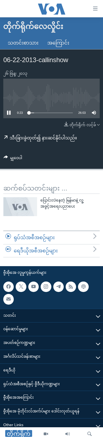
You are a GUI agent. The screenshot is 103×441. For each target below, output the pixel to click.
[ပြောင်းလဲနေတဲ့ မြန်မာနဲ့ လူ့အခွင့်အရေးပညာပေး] (20, 206)
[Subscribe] (8, 299)
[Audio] (67, 434)
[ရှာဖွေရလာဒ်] (89, 434)
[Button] (13, 158)
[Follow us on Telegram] (58, 287)
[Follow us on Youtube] (33, 287)
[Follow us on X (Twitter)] (21, 287)
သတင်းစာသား (23, 43)
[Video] (46, 434)
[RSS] (71, 287)
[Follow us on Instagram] (46, 287)
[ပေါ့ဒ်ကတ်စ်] (83, 287)
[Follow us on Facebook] (8, 287)
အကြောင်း (58, 43)
